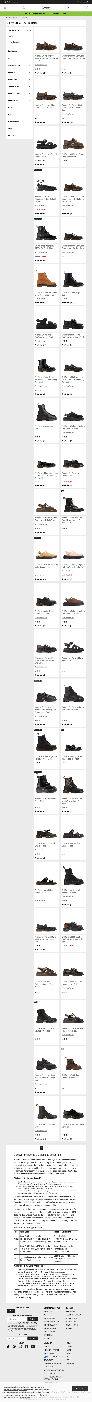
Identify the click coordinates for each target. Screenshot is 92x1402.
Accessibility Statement (52, 1363)
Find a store (22, 1335)
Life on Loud (70, 1311)
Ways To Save (71, 1322)
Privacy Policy (49, 1353)
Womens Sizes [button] (14, 65)
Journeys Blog (71, 1318)
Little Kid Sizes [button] (14, 93)
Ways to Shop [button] (13, 136)
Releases (70, 1363)
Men (68, 1353)
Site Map (47, 1338)
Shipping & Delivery (50, 1325)
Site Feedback (48, 1335)
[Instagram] (21, 1346)
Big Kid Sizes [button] (13, 100)
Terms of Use (48, 1360)
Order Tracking (12, 2)
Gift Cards (70, 1328)
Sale (68, 1360)
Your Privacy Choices (55, 1357)
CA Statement (48, 1367)
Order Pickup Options (51, 1328)
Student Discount (72, 1325)
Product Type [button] (13, 122)
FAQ (45, 1315)
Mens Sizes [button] (12, 72)
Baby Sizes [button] (12, 79)
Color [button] (10, 107)
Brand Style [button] (12, 51)
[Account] (68, 8)
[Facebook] (27, 1346)
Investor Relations (50, 1373)
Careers (47, 1347)
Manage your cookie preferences (15, 1390)
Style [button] (10, 129)
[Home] (46, 7)
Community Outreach (51, 1350)
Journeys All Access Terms (54, 1370)
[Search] (24, 8)
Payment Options (50, 1332)
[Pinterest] (15, 1346)
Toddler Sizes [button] (13, 86)
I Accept (80, 1388)
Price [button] (10, 115)
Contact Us (48, 1311)
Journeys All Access (74, 1315)
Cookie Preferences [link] (51, 1382)
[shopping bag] (87, 8)
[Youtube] (34, 1346)
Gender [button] (11, 58)
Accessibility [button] (84, 2)
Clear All (28, 30)
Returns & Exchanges (51, 1322)
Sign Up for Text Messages (22, 1315)
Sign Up (10, 1311)
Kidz (68, 1357)
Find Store (32, 1338)
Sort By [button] (10, 37)
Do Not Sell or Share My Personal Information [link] (52, 1378)
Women (69, 1350)
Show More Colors (41, 65)
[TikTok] (9, 1346)
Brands (69, 1347)
